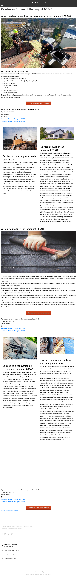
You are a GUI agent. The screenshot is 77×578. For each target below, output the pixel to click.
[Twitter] (5, 534)
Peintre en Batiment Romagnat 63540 (13, 119)
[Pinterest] (12, 534)
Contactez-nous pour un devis (38, 103)
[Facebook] (2, 534)
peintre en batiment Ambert (9, 511)
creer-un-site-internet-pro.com (38, 572)
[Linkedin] (8, 534)
